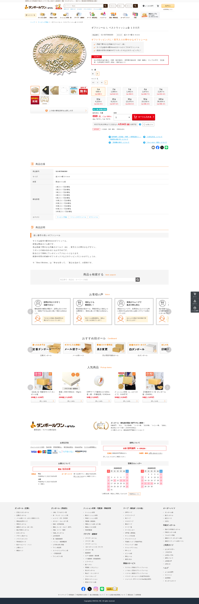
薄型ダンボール (21, 524)
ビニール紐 (128, 553)
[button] (195, 309)
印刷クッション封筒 (91, 518)
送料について (169, 558)
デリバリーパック (130, 539)
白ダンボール (20, 533)
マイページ (168, 575)
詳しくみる (47, 401)
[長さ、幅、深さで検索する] (135, 6)
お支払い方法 (169, 555)
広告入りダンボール (22, 512)
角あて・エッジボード (92, 573)
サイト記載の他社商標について (115, 595)
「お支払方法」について (154, 137)
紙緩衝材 (88, 553)
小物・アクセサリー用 (60, 512)
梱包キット (19, 550)
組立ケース (168, 518)
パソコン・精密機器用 (60, 542)
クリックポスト (88, 9)
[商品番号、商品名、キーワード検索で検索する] (105, 6)
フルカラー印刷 (170, 535)
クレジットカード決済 (37, 447)
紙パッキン (88, 564)
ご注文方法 (168, 552)
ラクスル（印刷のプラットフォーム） (137, 567)
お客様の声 (168, 561)
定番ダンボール (21, 515)
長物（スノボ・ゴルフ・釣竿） (62, 527)
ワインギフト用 (58, 556)
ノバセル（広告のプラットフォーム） (137, 570)
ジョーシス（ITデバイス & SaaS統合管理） (138, 579)
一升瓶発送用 (57, 553)
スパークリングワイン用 (60, 550)
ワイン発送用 (57, 547)
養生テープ (128, 524)
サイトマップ (62, 595)
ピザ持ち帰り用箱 (58, 544)
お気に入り (149, 124)
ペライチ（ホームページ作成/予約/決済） (138, 576)
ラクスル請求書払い (90, 447)
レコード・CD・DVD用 (60, 518)
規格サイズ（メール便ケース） (174, 541)
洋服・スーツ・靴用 (59, 530)
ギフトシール (93, 217)
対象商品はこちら (134, 494)
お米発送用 (56, 536)
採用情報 (138, 595)
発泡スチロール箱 (90, 582)
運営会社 (130, 595)
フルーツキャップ (90, 576)
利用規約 (71, 595)
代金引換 (48, 447)
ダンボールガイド (170, 581)
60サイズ (66, 9)
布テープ (128, 518)
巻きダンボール (90, 570)
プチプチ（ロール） (91, 538)
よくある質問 (169, 572)
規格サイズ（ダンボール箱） (174, 538)
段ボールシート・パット (24, 544)
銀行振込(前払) (68, 447)
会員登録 (167, 578)
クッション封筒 (98, 9)
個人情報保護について (97, 595)
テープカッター (130, 530)
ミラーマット (89, 561)
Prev (30, 55)
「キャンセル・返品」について (156, 142)
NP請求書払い (57, 447)
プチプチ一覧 (89, 550)
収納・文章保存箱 (58, 524)
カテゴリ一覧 (31, 15)
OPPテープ (128, 512)
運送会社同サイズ (22, 521)
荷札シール (128, 556)
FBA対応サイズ (21, 542)
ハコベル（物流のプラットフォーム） (137, 573)
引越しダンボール (58, 533)
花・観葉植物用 (58, 539)
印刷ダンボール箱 (170, 532)
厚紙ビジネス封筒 (90, 527)
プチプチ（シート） (91, 544)
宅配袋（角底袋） (90, 521)
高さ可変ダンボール (22, 530)
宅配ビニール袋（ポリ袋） (93, 524)
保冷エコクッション (91, 579)
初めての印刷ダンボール (172, 529)
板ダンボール (169, 515)
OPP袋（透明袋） (130, 533)
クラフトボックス (22, 539)
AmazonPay (78, 447)
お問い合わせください (155, 453)
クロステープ (129, 521)
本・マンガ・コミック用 (60, 515)
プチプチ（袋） (90, 541)
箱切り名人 (128, 559)
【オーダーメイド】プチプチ (94, 547)
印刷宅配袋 (88, 530)
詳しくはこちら (108, 456)
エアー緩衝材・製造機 (92, 556)
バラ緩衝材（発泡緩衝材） (93, 559)
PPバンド (128, 550)
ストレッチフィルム (131, 547)
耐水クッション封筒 (91, 515)
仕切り (167, 521)
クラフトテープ (130, 515)
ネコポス (79, 9)
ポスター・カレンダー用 (60, 521)
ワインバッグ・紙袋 (131, 544)
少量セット (19, 547)
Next (88, 55)
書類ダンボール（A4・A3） (25, 527)
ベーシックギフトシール (78, 217)
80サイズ (73, 9)
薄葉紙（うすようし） (92, 567)
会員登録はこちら (168, 9)
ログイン (168, 6)
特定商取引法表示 (82, 595)
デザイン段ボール (22, 536)
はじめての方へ (170, 549)
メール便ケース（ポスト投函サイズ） (28, 518)
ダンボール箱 (169, 512)
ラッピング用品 (62, 217)
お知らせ (167, 564)
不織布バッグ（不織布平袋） (134, 542)
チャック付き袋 (130, 536)
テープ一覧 (128, 527)
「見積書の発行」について (120, 142)
